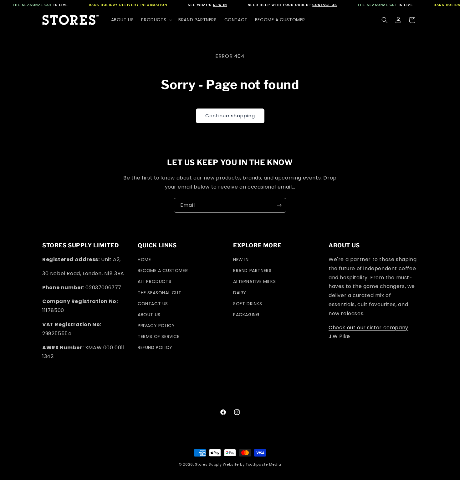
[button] (156, 19)
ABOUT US (149, 314)
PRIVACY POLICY (156, 325)
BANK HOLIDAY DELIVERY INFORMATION (128, 5)
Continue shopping (230, 115)
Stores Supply (208, 464)
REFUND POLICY (155, 347)
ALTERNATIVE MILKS (254, 281)
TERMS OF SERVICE (159, 336)
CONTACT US (324, 5)
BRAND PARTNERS (252, 270)
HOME (144, 259)
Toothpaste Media (263, 464)
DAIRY (239, 293)
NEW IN (220, 5)
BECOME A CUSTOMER (163, 270)
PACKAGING (246, 314)
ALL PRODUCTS (154, 281)
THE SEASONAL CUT (32, 5)
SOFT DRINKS (247, 304)
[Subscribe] (279, 205)
